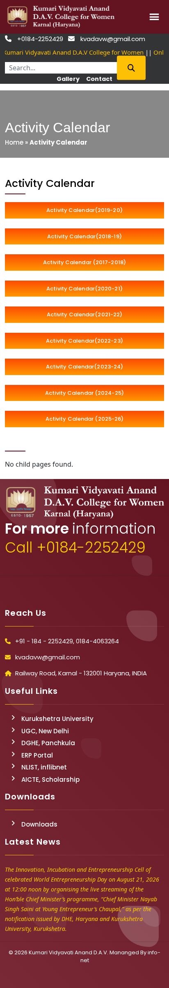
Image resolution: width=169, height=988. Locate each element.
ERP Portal (37, 755)
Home (14, 142)
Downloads (39, 824)
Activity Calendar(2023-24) (84, 367)
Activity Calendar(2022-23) (84, 341)
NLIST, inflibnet (44, 767)
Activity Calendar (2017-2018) (84, 262)
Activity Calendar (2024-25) (84, 393)
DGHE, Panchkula (48, 743)
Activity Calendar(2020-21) (84, 288)
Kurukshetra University (57, 718)
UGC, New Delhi (45, 731)
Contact (99, 79)
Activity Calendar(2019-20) (84, 210)
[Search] (131, 67)
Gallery (68, 79)
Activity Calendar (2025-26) (85, 419)
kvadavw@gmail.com (112, 39)
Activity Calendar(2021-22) (85, 314)
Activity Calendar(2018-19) (84, 236)
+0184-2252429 (40, 39)
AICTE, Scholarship (50, 779)
